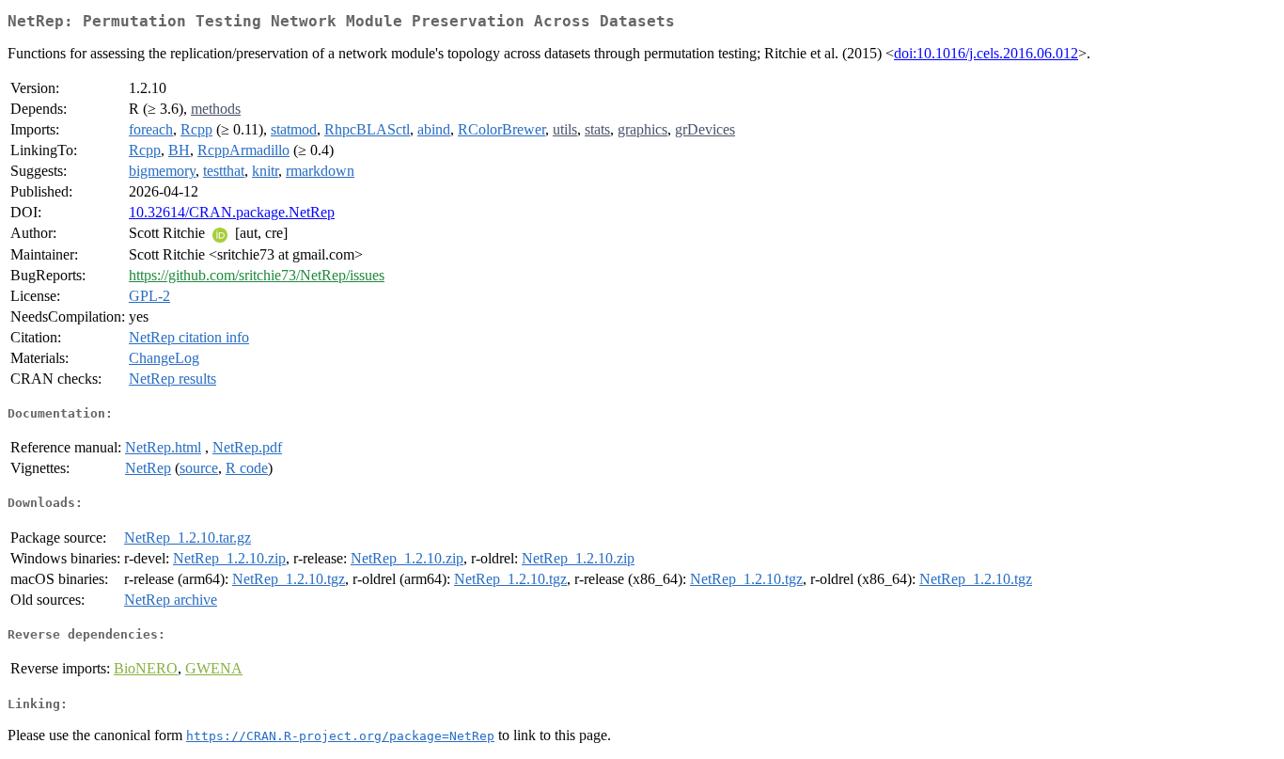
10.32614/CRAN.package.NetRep (232, 212)
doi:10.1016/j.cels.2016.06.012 (986, 53)
